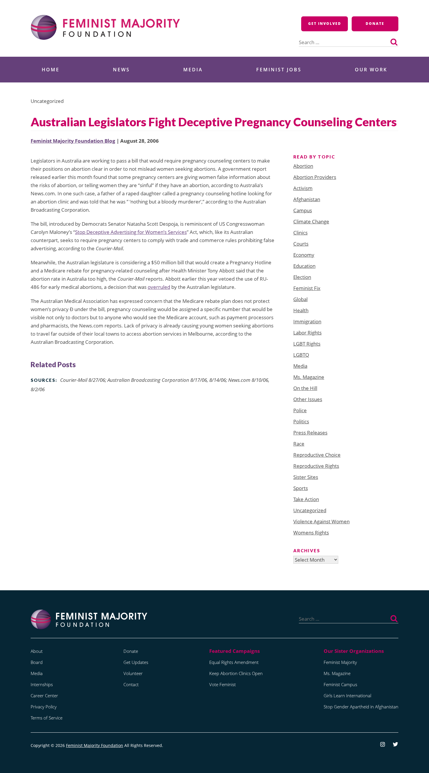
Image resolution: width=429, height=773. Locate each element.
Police (300, 410)
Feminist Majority (340, 662)
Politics (301, 421)
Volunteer (133, 673)
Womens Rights (311, 532)
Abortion (303, 166)
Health (300, 310)
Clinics (300, 232)
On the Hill (305, 388)
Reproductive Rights (316, 466)
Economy (303, 254)
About (37, 651)
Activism (303, 188)
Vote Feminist (222, 684)
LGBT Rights (306, 343)
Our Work (371, 69)
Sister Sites (305, 477)
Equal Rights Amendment (234, 662)
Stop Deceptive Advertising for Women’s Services (131, 232)
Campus (302, 210)
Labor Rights (307, 332)
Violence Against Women (321, 521)
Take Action (306, 499)
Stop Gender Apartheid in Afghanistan (361, 707)
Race (298, 443)
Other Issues (307, 399)
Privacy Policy (44, 707)
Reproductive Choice (317, 454)
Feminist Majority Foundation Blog (73, 140)
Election (302, 277)
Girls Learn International (347, 695)
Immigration (307, 321)
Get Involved (324, 23)
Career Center (44, 695)
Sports (300, 488)
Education (304, 266)
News (121, 69)
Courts (300, 243)
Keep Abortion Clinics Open (236, 673)
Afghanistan (306, 199)
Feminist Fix (306, 288)
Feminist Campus (340, 684)
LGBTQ (301, 354)
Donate (375, 23)
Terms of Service (46, 718)
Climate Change (311, 221)
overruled (159, 287)
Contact (131, 684)
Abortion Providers (314, 177)
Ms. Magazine (308, 377)
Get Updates (135, 662)
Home (51, 69)
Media (193, 69)
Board (37, 662)
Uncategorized (309, 510)
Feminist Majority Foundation (94, 745)
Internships (42, 684)
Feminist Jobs (278, 69)
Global (300, 299)
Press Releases (310, 432)
